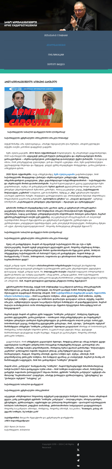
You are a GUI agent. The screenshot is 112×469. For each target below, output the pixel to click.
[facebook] (78, 444)
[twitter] (78, 450)
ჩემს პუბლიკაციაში (64, 174)
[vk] (78, 465)
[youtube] (78, 455)
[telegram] (78, 460)
